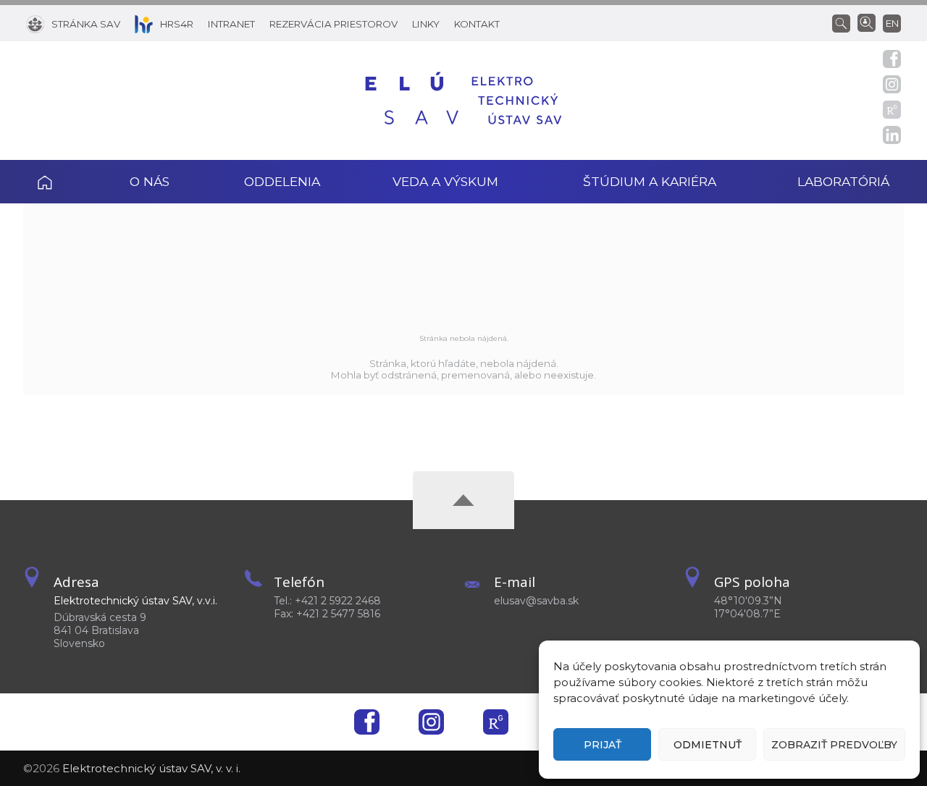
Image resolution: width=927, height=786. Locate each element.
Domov (64, 181)
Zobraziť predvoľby (834, 744)
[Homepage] (463, 100)
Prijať (602, 744)
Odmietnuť (708, 744)
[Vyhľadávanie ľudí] (866, 22)
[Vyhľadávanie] (844, 22)
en (892, 23)
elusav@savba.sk (536, 600)
